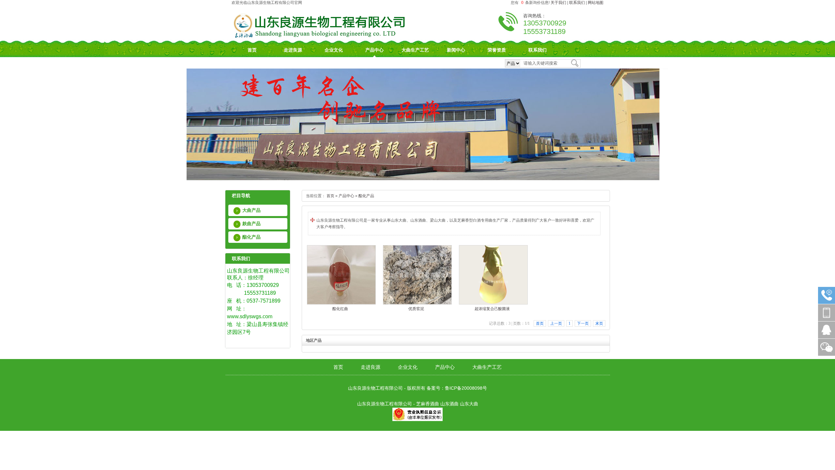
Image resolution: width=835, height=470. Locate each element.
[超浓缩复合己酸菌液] (493, 303)
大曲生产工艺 (415, 50)
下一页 (583, 323)
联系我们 (577, 2)
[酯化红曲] (341, 303)
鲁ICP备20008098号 (466, 388)
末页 (599, 323)
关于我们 (558, 2)
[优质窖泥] (417, 303)
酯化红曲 (340, 308)
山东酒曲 (449, 403)
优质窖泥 (416, 308)
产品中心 (374, 50)
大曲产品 (251, 210)
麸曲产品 (251, 223)
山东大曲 (469, 403)
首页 (252, 50)
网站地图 (595, 2)
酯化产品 (251, 237)
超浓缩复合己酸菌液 (492, 308)
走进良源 (293, 50)
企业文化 (334, 50)
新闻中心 (456, 50)
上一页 (556, 323)
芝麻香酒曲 (427, 403)
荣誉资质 (497, 50)
